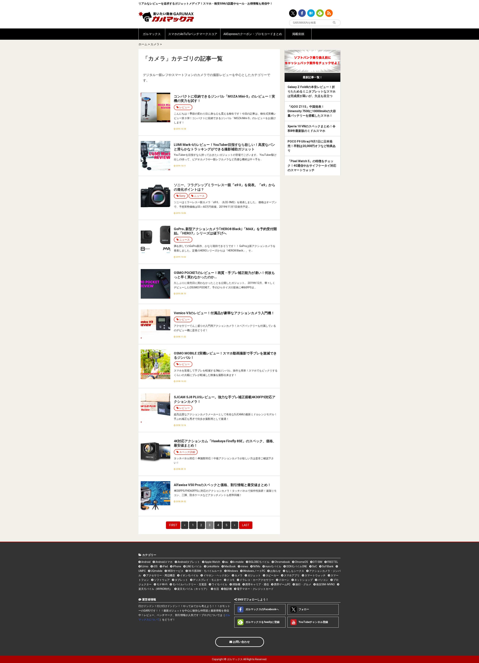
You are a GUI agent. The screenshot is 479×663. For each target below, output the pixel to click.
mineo (244, 566)
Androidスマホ (164, 561)
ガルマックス (152, 34)
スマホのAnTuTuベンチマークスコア (192, 34)
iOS (155, 566)
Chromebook (282, 561)
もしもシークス (294, 570)
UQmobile (156, 570)
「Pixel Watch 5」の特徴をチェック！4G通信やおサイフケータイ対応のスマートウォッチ (312, 165)
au (226, 561)
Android (145, 561)
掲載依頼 (298, 34)
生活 (216, 588)
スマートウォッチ (315, 575)
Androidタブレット (188, 561)
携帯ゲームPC (281, 584)
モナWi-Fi (161, 584)
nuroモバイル (273, 566)
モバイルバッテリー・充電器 (189, 584)
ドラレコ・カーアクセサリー (256, 579)
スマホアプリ (291, 575)
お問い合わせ (241, 642)
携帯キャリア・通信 (257, 584)
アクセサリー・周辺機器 (160, 575)
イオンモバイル (188, 575)
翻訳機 (227, 588)
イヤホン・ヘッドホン (216, 575)
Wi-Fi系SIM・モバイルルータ (205, 570)
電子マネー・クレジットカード (255, 588)
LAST (245, 525)
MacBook (230, 566)
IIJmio (144, 566)
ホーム (142, 44)
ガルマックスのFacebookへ (262, 609)
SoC (314, 566)
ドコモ (230, 579)
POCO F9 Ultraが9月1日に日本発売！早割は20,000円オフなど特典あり (312, 146)
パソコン (322, 579)
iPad (165, 566)
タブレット (181, 579)
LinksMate (212, 566)
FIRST (173, 525)
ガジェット (254, 575)
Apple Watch (212, 561)
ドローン (283, 579)
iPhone (176, 566)
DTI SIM (317, 561)
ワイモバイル (219, 584)
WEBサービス (175, 570)
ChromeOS (301, 561)
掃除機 (236, 584)
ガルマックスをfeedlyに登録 (262, 621)
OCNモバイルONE (296, 566)
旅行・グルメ (303, 584)
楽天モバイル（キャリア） (193, 588)
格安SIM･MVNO (325, 584)
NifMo (256, 566)
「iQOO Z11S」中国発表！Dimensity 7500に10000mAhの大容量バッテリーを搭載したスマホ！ (312, 111)
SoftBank (327, 566)
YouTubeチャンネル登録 (313, 621)
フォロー (303, 609)
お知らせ (275, 570)
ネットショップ (303, 579)
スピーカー (272, 575)
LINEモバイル (194, 566)
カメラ (154, 44)
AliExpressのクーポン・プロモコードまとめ (252, 34)
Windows (232, 570)
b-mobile (238, 561)
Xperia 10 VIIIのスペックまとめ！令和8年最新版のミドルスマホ (311, 129)
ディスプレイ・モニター (207, 579)
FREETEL (332, 561)
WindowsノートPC (253, 570)
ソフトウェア (161, 579)
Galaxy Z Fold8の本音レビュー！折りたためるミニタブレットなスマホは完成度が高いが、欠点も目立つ (311, 91)
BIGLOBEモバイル (258, 561)
